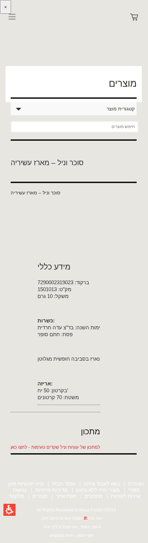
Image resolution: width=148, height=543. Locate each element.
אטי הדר (94, 518)
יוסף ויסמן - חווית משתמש (72, 535)
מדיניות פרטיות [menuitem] (51, 490)
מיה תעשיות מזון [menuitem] (26, 484)
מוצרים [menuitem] (39, 496)
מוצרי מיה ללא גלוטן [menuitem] (98, 490)
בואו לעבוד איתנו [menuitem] (102, 484)
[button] (9, 510)
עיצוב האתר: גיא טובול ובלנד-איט (72, 526)
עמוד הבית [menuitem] (63, 484)
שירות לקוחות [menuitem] (125, 496)
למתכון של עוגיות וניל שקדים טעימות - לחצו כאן (55, 447)
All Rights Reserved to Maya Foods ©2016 (76, 510)
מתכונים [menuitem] (94, 496)
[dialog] (74, 43)
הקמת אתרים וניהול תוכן (62, 518)
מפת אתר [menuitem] (66, 496)
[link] (20, 30)
